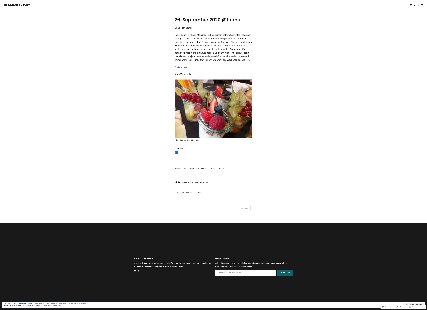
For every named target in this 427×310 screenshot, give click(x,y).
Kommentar (244, 208)
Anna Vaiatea (180, 168)
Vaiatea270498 (217, 168)
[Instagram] (414, 5)
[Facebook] (411, 5)
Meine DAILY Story (17, 5)
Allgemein (205, 168)
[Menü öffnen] (422, 5)
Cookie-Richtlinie (57, 305)
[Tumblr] (418, 5)
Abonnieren (284, 273)
